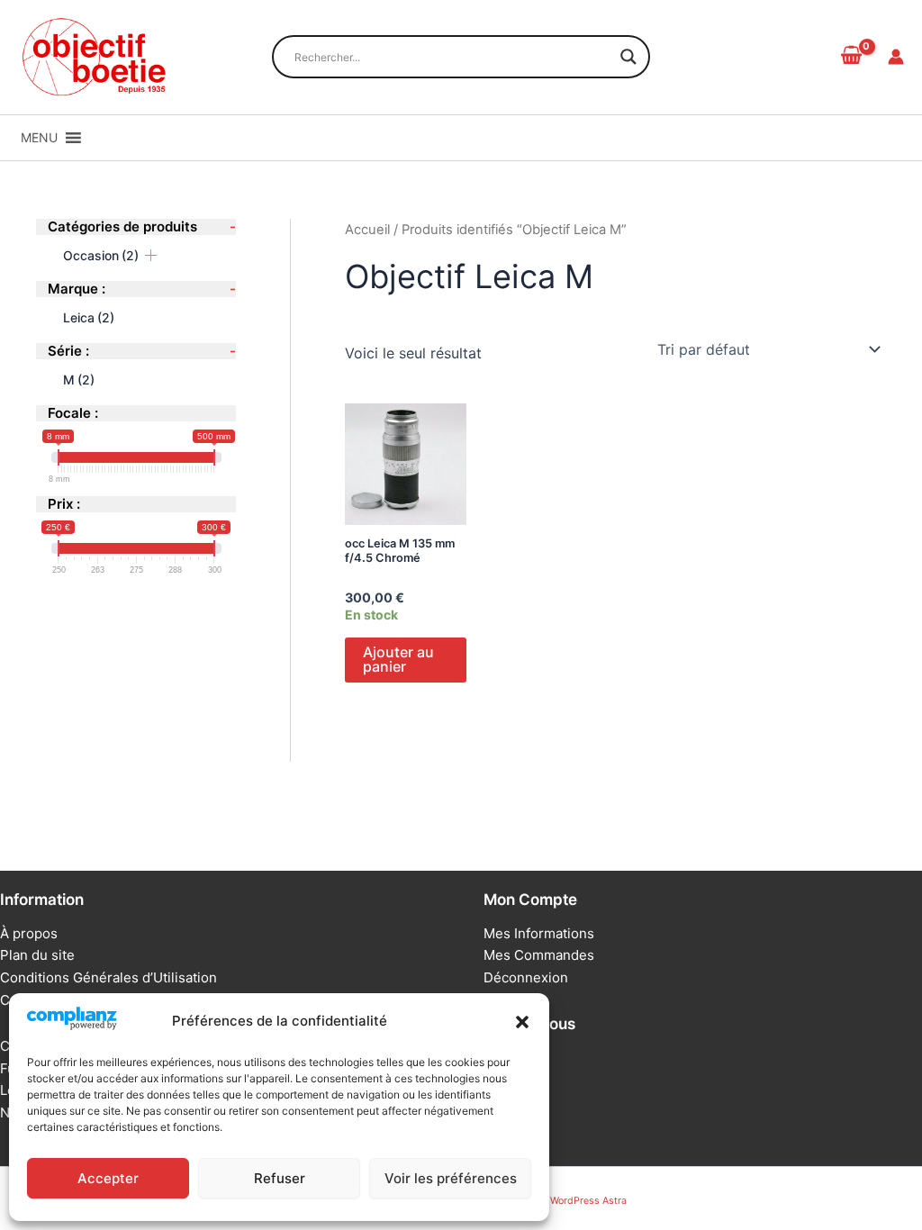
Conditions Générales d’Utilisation (108, 977)
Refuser (279, 1178)
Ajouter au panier (398, 659)
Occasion (101, 255)
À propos (29, 933)
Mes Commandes (539, 954)
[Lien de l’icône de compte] (896, 57)
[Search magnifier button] (628, 56)
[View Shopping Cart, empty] (851, 57)
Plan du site (37, 954)
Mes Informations (539, 933)
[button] (522, 1022)
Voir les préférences (450, 1178)
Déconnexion (526, 977)
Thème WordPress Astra (572, 1201)
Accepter (108, 1178)
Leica (88, 317)
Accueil (367, 230)
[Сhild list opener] (151, 255)
